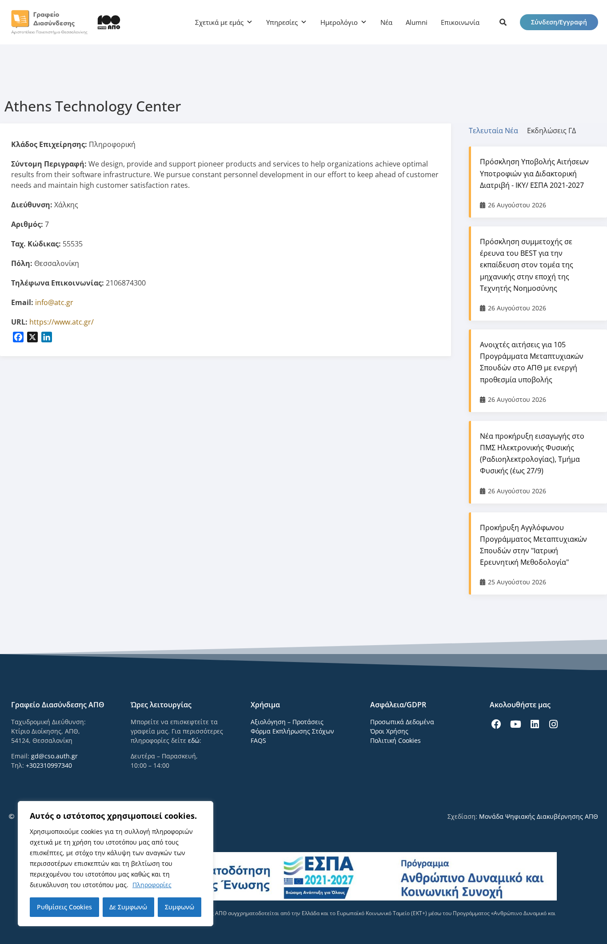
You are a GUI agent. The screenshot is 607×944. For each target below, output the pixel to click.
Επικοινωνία (460, 22)
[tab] (498, 130)
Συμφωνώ (179, 907)
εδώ (194, 740)
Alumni (416, 22)
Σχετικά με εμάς (219, 22)
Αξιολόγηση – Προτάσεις (287, 722)
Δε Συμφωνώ (128, 907)
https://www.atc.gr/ (61, 322)
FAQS (258, 740)
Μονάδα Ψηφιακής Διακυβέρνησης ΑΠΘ (538, 816)
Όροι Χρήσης (389, 731)
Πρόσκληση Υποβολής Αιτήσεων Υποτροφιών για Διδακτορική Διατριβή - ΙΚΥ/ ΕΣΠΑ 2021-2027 (534, 173)
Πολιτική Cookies (395, 740)
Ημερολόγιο (339, 22)
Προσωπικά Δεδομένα (402, 722)
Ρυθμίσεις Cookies (64, 907)
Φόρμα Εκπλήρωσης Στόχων (292, 731)
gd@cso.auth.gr (54, 756)
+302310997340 (49, 765)
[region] (115, 863)
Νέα (386, 22)
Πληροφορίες (152, 885)
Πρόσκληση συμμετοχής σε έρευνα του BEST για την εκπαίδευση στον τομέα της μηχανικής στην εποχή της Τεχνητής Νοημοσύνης (526, 265)
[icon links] (503, 22)
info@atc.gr (54, 302)
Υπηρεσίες (282, 22)
